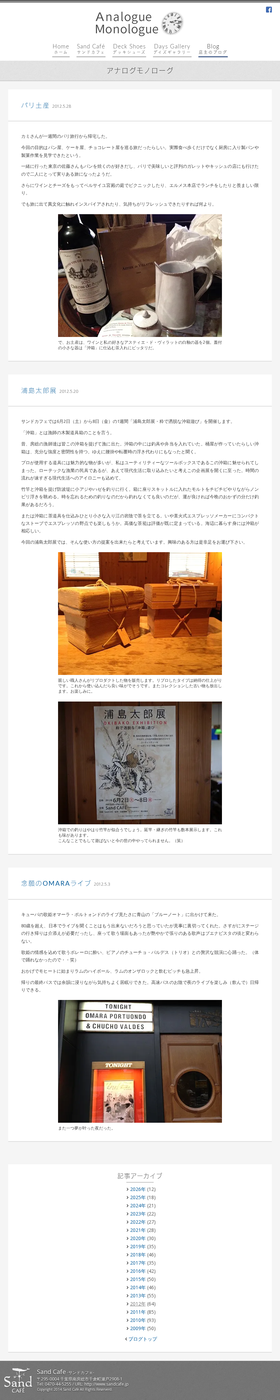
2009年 (138, 1328)
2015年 (138, 1279)
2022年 (138, 1222)
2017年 (138, 1262)
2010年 (138, 1320)
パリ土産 (35, 106)
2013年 (138, 1295)
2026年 (138, 1189)
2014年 (138, 1287)
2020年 (138, 1238)
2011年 (138, 1312)
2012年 (138, 1303)
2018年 (138, 1254)
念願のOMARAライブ (56, 884)
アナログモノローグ (140, 71)
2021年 (138, 1230)
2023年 (138, 1213)
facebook (269, 10)
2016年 (138, 1271)
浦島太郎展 (39, 391)
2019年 (138, 1246)
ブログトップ (142, 1339)
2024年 (138, 1205)
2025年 (138, 1197)
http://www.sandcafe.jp (106, 1384)
